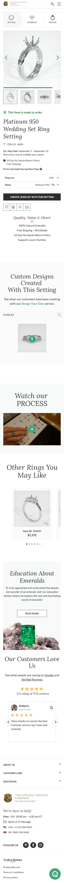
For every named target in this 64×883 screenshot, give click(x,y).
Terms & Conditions (13, 872)
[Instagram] (40, 845)
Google (49, 675)
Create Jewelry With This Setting (32, 197)
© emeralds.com (11, 867)
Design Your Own (32, 303)
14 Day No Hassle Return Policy (23, 160)
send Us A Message (19, 821)
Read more (36, 614)
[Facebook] (33, 845)
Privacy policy (10, 877)
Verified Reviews (32, 679)
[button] (58, 57)
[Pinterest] (26, 845)
